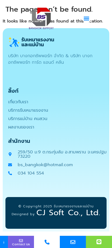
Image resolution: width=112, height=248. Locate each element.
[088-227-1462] (47, 242)
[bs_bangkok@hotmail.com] (73, 242)
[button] (86, 18)
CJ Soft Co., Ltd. (68, 212)
